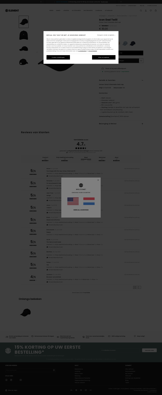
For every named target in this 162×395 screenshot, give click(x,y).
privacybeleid (92, 51)
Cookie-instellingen (58, 57)
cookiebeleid (82, 51)
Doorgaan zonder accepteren (105, 35)
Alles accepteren (103, 57)
